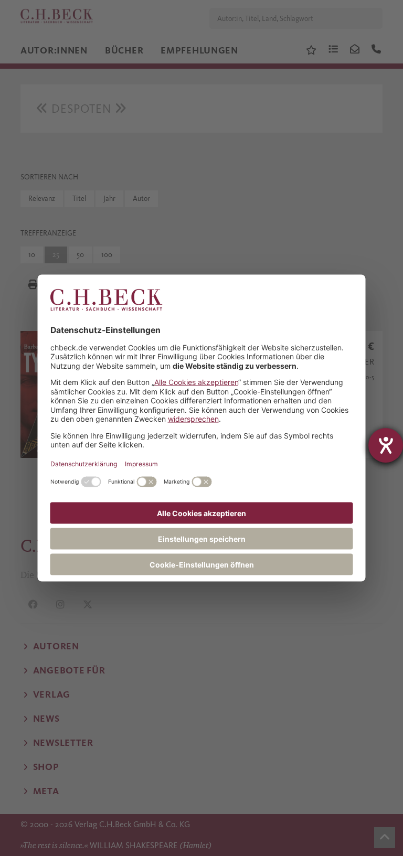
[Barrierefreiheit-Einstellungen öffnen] (385, 445)
